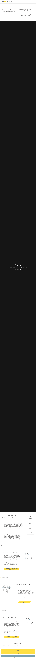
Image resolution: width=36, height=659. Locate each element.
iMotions (30, 528)
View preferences (18, 655)
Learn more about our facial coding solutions (12, 637)
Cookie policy (16, 657)
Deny (18, 653)
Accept (18, 650)
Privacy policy (20, 657)
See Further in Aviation (24, 602)
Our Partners (31, 532)
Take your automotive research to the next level (12, 569)
